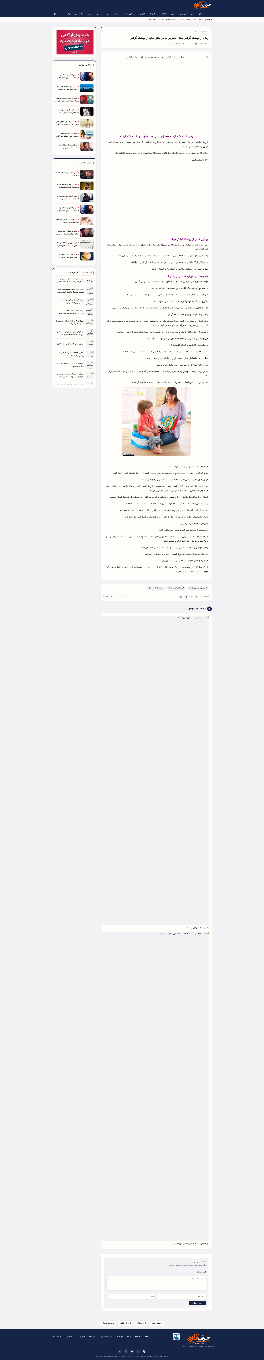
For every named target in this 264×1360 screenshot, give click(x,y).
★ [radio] (115, 596)
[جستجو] (55, 14)
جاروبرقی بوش (157, 1323)
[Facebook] (191, 597)
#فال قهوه (152, 19)
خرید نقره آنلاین (125, 1323)
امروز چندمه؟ (80, 1336)
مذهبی (99, 14)
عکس (173, 14)
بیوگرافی (116, 14)
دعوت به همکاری (107, 1336)
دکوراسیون (79, 14)
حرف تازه (201, 14)
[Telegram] (186, 597)
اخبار (192, 14)
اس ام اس (183, 14)
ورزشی (69, 14)
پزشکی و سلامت (129, 14)
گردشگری (164, 14)
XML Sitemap (56, 1336)
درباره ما (138, 1336)
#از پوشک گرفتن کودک (176, 588)
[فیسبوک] (120, 1351)
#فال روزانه (161, 19)
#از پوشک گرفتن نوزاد (155, 588)
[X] (196, 597)
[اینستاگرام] (126, 1351)
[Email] (181, 597)
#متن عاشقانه (170, 19)
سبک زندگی (153, 14)
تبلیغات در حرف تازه (124, 1336)
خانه (207, 32)
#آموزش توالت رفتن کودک (198, 588)
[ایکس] (138, 1351)
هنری (107, 14)
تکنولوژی (142, 14)
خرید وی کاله (141, 1323)
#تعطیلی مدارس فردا (183, 19)
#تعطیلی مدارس (197, 19)
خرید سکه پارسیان (108, 1323)
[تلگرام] (132, 1351)
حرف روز (69, 1336)
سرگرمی (89, 14)
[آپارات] (144, 1351)
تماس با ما (93, 1336)
